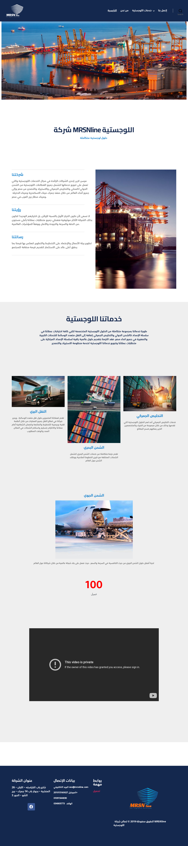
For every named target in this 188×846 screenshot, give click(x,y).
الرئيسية (112, 10)
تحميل (96, 791)
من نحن (124, 10)
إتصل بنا (162, 10)
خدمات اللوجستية (142, 10)
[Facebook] (31, 806)
